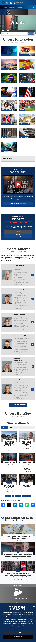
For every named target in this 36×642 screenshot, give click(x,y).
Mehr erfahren (29, 626)
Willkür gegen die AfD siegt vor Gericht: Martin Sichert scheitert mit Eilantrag (18, 12)
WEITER (25, 496)
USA (18, 552)
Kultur (6, 460)
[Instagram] (19, 598)
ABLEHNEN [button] (18, 632)
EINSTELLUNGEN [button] (18, 629)
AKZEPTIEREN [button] (18, 637)
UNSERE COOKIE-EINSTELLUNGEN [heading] (17, 608)
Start (18, 602)
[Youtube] (16, 598)
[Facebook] (23, 598)
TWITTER (18, 236)
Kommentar (11, 460)
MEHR (18, 232)
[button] (33, 7)
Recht (24, 460)
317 (20, 496)
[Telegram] (9, 598)
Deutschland (9, 439)
